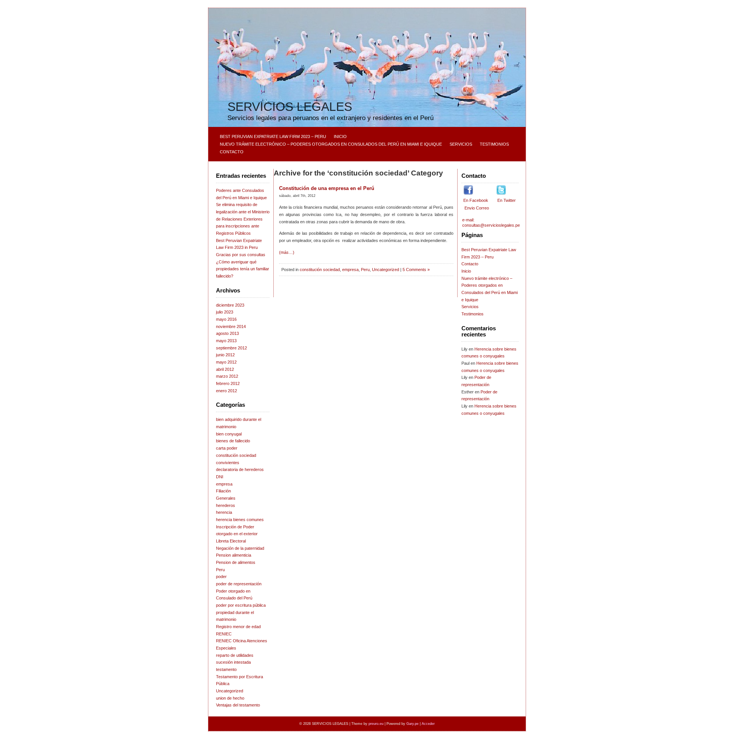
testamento (226, 669)
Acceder (428, 724)
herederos (225, 505)
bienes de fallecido (233, 441)
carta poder (226, 448)
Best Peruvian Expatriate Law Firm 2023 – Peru (273, 136)
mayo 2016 (226, 319)
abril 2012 (225, 369)
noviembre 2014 (231, 326)
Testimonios (494, 144)
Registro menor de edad (238, 626)
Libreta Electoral (231, 541)
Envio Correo (476, 208)
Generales (225, 498)
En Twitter (506, 200)
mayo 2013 (226, 340)
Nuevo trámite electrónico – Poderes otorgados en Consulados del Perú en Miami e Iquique (331, 144)
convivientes (227, 462)
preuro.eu (376, 724)
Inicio (340, 136)
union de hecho (230, 698)
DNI (219, 476)
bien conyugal (229, 434)
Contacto (232, 151)
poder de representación (238, 583)
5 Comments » (416, 269)
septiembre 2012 (231, 348)
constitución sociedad (236, 455)
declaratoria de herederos (240, 469)
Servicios (461, 144)
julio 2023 (224, 312)
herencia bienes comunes (240, 519)
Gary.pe (412, 724)
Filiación (223, 491)
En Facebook (476, 200)
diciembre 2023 (230, 305)
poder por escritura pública (241, 605)
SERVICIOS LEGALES (289, 107)
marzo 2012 (227, 376)
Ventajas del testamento (238, 705)
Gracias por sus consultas (240, 254)
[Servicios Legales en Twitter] (501, 193)
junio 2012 (225, 354)
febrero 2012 (228, 383)
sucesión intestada (233, 662)
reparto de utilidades (234, 655)
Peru (220, 569)
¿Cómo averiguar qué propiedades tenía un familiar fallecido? (242, 269)
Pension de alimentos (235, 562)
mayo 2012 (226, 362)
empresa (224, 484)
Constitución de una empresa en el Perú (326, 188)
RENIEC (224, 634)
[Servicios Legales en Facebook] (468, 193)
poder (221, 576)
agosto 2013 (227, 333)
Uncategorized (229, 691)
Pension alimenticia (233, 555)
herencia (224, 512)
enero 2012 (226, 390)
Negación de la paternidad (240, 548)
